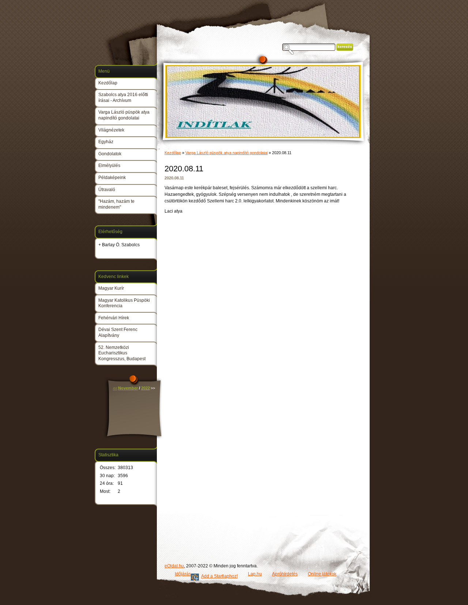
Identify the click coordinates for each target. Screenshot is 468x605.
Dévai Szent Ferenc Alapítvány (117, 332)
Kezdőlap (173, 153)
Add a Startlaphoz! (219, 576)
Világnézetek (111, 130)
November (128, 388)
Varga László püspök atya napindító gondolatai (226, 153)
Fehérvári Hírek (113, 317)
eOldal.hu (174, 565)
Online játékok (322, 574)
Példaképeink (112, 177)
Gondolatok (109, 153)
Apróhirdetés (285, 574)
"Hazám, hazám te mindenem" (116, 204)
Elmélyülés (109, 165)
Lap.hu (255, 574)
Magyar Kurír (111, 288)
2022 (145, 388)
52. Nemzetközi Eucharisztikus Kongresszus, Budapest (122, 353)
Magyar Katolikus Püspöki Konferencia (124, 303)
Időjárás (183, 574)
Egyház (105, 141)
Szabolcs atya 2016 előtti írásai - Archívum (123, 97)
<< (115, 388)
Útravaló (106, 189)
